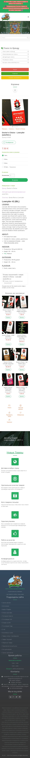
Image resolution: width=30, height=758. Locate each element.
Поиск (9, 407)
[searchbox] (15, 37)
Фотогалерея (5, 606)
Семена (11, 129)
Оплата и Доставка (7, 612)
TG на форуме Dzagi (7, 626)
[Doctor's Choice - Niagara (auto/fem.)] (22, 302)
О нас (3, 629)
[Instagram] (19, 696)
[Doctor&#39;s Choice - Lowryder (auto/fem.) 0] (15, 112)
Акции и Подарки (6, 609)
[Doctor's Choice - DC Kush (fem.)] (8, 302)
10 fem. (10, 167)
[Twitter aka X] (16, 696)
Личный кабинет (20, 408)
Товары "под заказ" (7, 639)
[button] (15, 90)
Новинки (15, 73)
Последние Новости (7, 616)
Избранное (20, 415)
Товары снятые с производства (10, 636)
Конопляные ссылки (7, 632)
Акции (15, 69)
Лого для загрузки (7, 649)
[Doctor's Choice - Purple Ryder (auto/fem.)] (8, 379)
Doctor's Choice (20, 129)
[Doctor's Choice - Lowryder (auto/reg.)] (8, 354)
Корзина (9, 422)
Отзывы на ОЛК (6, 622)
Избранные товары (7, 642)
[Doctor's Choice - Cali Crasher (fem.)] (22, 354)
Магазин (4, 129)
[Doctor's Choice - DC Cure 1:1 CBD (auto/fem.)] (22, 379)
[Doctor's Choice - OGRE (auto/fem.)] (8, 327)
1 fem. (6, 155)
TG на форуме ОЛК (7, 619)
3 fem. (6, 159)
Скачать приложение (15, 78)
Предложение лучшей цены (9, 646)
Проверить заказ (9, 415)
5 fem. (6, 163)
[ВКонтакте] (10, 696)
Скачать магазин (6, 602)
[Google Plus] (13, 696)
